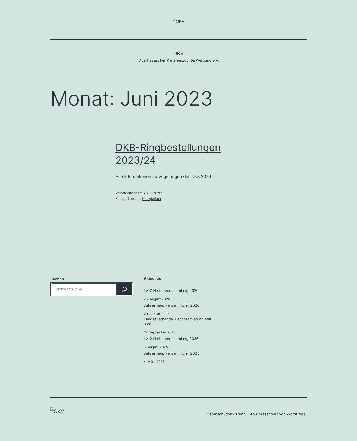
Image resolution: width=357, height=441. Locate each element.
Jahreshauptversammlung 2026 (171, 305)
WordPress (296, 414)
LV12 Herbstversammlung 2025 (171, 338)
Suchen (57, 279)
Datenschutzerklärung (226, 414)
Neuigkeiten (151, 198)
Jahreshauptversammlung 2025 (171, 353)
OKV (178, 53)
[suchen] (124, 289)
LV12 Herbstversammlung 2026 (171, 290)
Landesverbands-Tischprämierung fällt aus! (177, 321)
